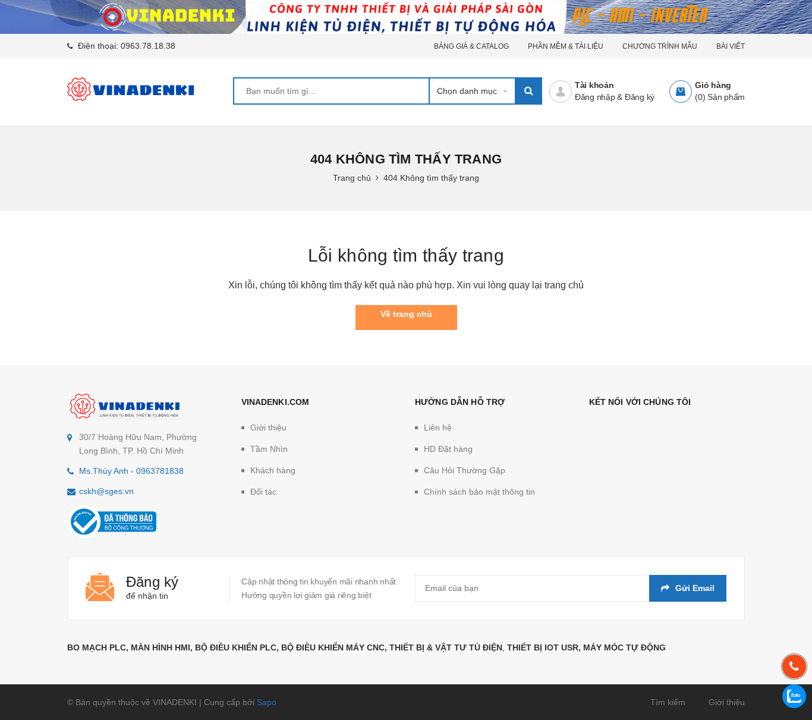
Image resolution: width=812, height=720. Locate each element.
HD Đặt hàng (448, 449)
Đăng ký (639, 97)
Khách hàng (272, 470)
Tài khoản (594, 85)
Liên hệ (438, 427)
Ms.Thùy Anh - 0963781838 (131, 471)
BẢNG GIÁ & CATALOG (471, 46)
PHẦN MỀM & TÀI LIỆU (565, 46)
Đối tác (263, 491)
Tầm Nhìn (269, 449)
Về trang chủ (406, 314)
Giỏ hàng (713, 85)
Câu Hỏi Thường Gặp (464, 470)
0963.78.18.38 (148, 46)
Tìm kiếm (667, 702)
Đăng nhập (595, 97)
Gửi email (695, 588)
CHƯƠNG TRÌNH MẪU (659, 46)
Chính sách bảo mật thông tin (479, 491)
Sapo (266, 702)
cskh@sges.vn (106, 491)
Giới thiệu (268, 427)
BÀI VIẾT (730, 46)
